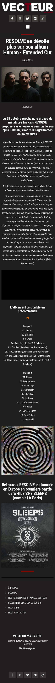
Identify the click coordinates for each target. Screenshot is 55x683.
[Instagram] (20, 18)
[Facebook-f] (12, 18)
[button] (27, 27)
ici (27, 318)
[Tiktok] (43, 18)
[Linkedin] (35, 18)
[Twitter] (27, 18)
